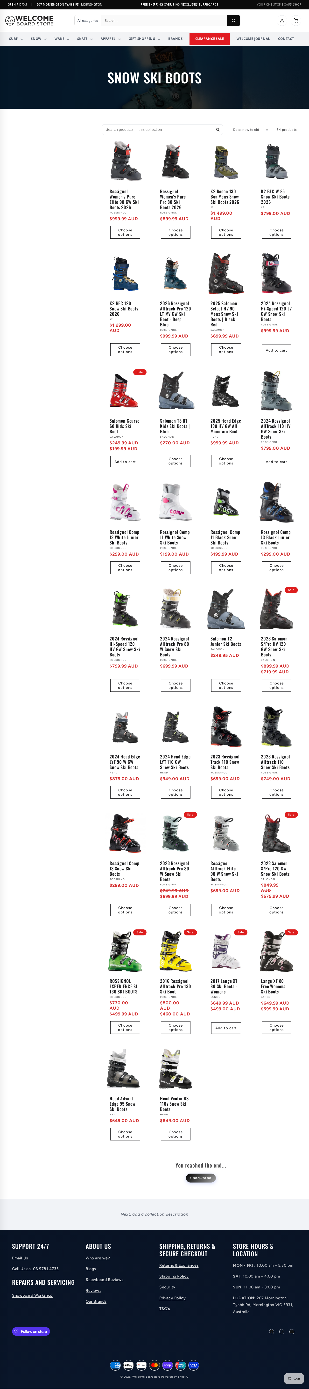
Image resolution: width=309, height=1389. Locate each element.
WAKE (59, 39)
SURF (13, 39)
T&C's (164, 1309)
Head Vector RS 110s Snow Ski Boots (174, 1104)
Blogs (91, 1269)
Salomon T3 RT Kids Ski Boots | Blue (175, 426)
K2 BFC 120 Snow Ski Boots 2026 (124, 308)
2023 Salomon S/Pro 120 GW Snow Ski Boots (275, 868)
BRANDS (175, 39)
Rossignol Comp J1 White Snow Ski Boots (175, 537)
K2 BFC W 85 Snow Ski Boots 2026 (275, 197)
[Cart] (296, 20)
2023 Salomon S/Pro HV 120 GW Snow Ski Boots (274, 646)
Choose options (125, 232)
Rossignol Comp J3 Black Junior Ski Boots (276, 537)
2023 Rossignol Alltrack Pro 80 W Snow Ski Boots (174, 871)
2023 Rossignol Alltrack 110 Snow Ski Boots (275, 762)
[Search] (233, 20)
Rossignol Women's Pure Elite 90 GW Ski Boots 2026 (124, 199)
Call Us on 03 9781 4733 (35, 1269)
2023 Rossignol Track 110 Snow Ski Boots (225, 762)
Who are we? (98, 1258)
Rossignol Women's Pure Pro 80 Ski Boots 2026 (173, 199)
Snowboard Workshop (32, 1295)
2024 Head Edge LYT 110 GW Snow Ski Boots (175, 762)
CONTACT (286, 39)
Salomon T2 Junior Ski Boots (226, 641)
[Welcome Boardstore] (35, 20)
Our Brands (96, 1301)
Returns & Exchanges (178, 1265)
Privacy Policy (172, 1298)
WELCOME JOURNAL (253, 39)
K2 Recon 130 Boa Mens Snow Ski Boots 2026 (225, 197)
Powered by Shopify (175, 1376)
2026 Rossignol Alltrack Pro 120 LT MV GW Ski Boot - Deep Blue (175, 314)
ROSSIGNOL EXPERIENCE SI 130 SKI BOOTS (124, 986)
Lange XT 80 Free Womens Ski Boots (273, 986)
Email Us (20, 1258)
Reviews (93, 1290)
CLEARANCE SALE (209, 39)
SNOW (36, 39)
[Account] (282, 20)
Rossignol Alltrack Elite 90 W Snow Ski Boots (224, 871)
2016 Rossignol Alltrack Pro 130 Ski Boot (175, 986)
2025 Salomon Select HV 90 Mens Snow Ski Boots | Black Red (224, 314)
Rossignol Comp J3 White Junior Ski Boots (125, 537)
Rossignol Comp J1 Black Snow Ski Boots (225, 537)
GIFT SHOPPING (142, 39)
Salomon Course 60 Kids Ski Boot (125, 426)
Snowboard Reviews (104, 1280)
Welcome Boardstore (146, 1376)
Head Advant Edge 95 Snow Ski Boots (122, 1104)
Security (167, 1287)
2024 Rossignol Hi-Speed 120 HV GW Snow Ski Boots (125, 646)
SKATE (82, 39)
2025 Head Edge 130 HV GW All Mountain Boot (226, 426)
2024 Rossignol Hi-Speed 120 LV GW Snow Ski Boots (276, 311)
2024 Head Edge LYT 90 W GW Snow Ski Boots (125, 762)
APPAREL (108, 39)
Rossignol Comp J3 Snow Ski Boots (125, 868)
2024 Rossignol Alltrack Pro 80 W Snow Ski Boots (174, 646)
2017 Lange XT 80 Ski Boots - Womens (224, 986)
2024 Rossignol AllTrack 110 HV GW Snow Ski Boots (276, 428)
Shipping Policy (174, 1276)
